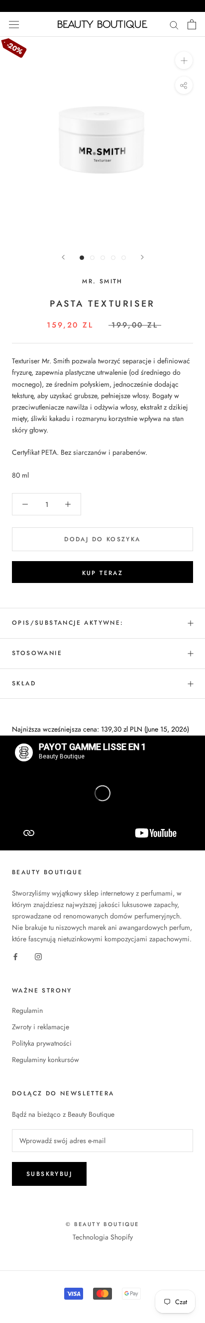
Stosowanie (37, 653)
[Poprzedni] (63, 257)
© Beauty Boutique (102, 1224)
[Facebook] (15, 956)
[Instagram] (38, 956)
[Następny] (142, 257)
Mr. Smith (102, 281)
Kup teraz (102, 573)
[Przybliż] (184, 60)
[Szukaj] (174, 24)
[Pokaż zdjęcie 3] (103, 257)
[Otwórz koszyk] (192, 24)
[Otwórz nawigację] (14, 24)
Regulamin (27, 1010)
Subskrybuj (49, 1173)
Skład (24, 683)
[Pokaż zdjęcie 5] (123, 257)
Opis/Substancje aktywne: (68, 622)
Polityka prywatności (42, 1043)
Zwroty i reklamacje (40, 1027)
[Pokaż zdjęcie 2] (92, 257)
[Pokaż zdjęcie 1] (82, 257)
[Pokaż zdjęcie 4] (113, 257)
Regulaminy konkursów (45, 1060)
